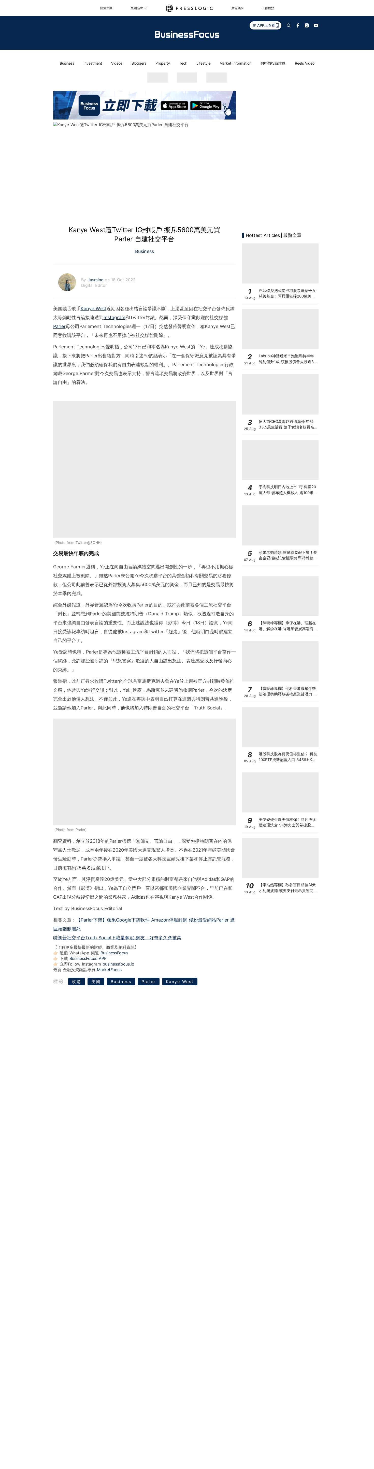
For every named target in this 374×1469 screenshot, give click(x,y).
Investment (92, 63)
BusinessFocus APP (88, 958)
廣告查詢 (237, 8)
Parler (59, 326)
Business (67, 63)
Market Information (235, 63)
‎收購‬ (76, 981)
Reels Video (304, 63)
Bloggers (139, 63)
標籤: (60, 981)
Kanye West (93, 308)
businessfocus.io (118, 964)
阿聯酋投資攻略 (273, 63)
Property (162, 63)
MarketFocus (109, 969)
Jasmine (96, 279)
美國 (95, 981)
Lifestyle (203, 63)
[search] (288, 25)
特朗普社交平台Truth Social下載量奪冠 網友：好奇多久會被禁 (117, 937)
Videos (116, 63)
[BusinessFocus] (187, 34)
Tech (183, 63)
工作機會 (268, 8)
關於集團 (106, 8)
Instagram (114, 317)
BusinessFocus (114, 952)
